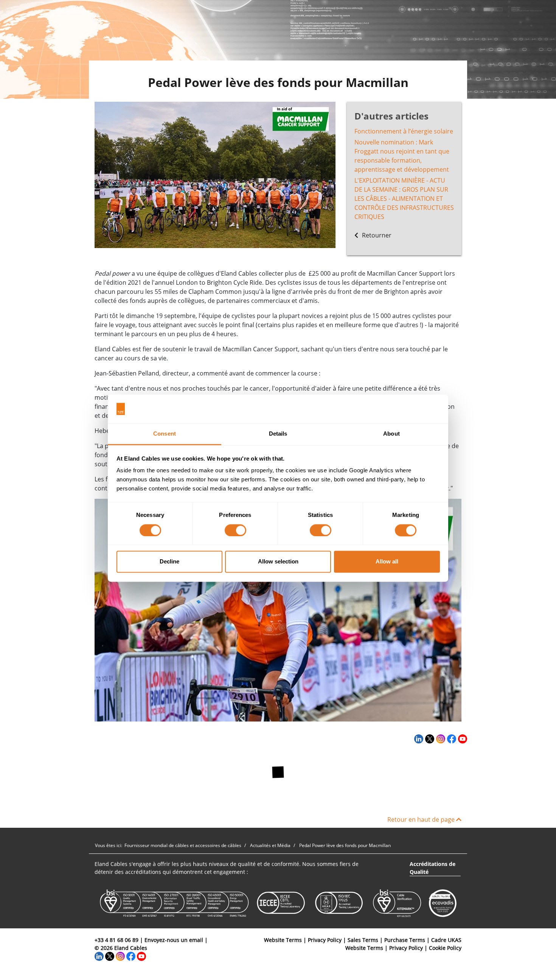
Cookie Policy (445, 947)
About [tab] (391, 434)
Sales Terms (363, 939)
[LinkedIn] (417, 738)
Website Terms (283, 939)
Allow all (387, 562)
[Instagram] (439, 738)
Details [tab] (278, 434)
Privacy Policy (325, 939)
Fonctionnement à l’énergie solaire (403, 131)
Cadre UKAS (446, 939)
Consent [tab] (164, 434)
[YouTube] (461, 738)
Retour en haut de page (421, 819)
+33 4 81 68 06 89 (116, 939)
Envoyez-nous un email (173, 939)
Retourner (375, 235)
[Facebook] (450, 738)
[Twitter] (428, 738)
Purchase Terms (404, 939)
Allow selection (278, 562)
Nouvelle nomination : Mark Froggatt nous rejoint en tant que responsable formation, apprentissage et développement (401, 156)
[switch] (235, 530)
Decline (169, 562)
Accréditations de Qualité (432, 867)
